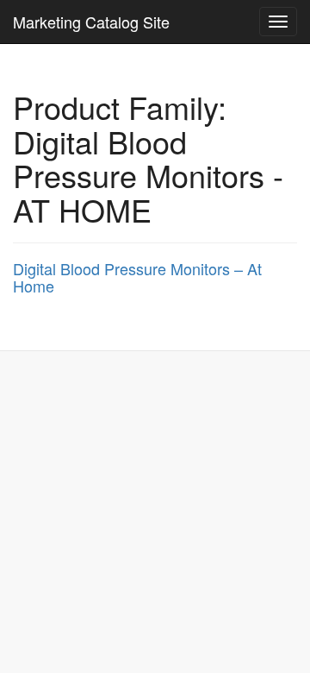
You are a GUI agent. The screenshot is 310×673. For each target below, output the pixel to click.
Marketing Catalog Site (91, 21)
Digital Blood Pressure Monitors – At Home (137, 277)
